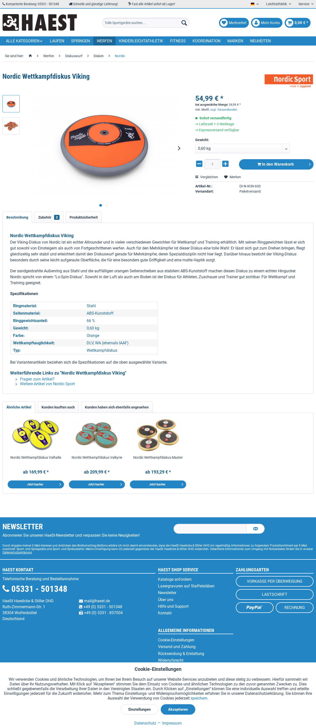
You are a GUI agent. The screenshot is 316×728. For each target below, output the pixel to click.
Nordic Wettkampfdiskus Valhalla (35, 457)
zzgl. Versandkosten (223, 109)
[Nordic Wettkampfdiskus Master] (158, 435)
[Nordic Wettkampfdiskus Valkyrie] (97, 435)
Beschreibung (17, 217)
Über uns (165, 599)
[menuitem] (145, 23)
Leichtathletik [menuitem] (277, 4)
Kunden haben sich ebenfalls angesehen (117, 407)
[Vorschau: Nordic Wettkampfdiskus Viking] (11, 103)
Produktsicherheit (84, 217)
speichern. (199, 698)
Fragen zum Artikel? (37, 379)
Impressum (171, 723)
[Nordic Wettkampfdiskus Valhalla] (36, 435)
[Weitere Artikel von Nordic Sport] (289, 81)
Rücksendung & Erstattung (181, 653)
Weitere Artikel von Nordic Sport (47, 383)
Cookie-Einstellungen (176, 640)
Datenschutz (145, 723)
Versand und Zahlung (177, 646)
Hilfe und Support (173, 606)
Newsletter (167, 592)
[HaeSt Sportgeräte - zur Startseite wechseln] (39, 22)
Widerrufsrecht (170, 660)
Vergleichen (208, 177)
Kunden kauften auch (58, 407)
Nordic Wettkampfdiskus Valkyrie (97, 457)
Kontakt (165, 613)
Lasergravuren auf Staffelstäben (186, 586)
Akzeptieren (178, 709)
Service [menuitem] (304, 4)
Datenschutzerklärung (17, 552)
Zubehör (48, 217)
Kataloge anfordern (175, 579)
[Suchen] (184, 23)
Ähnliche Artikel (18, 407)
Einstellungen (139, 709)
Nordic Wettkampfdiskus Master (158, 457)
